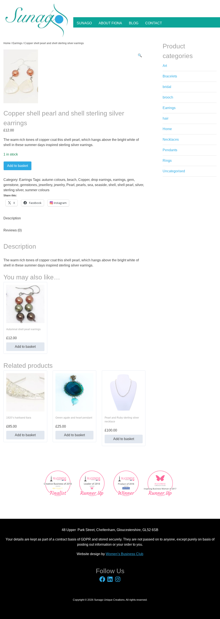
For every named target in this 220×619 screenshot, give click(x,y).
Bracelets (170, 76)
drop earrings (101, 180)
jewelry (59, 185)
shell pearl (125, 185)
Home (7, 43)
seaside (101, 185)
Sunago (84, 23)
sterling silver (13, 190)
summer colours (37, 190)
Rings (167, 160)
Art (165, 66)
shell (112, 185)
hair (165, 118)
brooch (168, 97)
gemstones (28, 185)
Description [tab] (12, 218)
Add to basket (17, 166)
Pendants (170, 150)
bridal (167, 87)
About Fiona (110, 23)
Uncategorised (174, 171)
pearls (81, 185)
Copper (83, 180)
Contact (153, 23)
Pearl (70, 185)
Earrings (17, 43)
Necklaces (171, 139)
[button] (140, 55)
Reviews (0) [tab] (12, 230)
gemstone (10, 185)
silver (139, 185)
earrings (119, 180)
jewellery (45, 185)
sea (90, 185)
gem (130, 180)
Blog (133, 23)
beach (71, 180)
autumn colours (53, 180)
